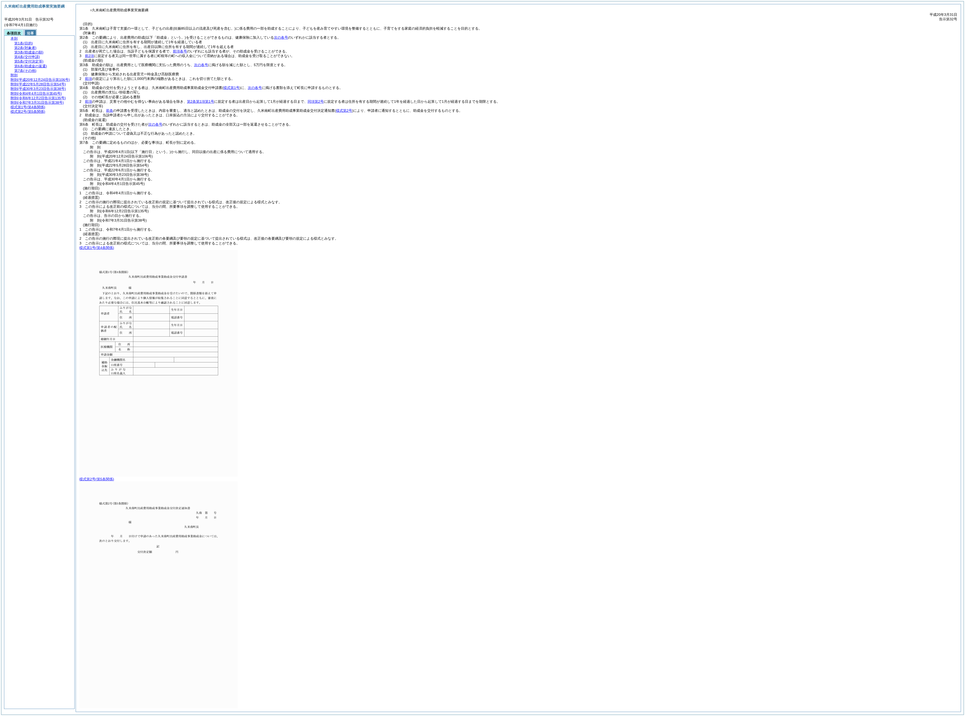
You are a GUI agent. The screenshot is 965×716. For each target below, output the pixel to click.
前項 (88, 79)
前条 (109, 111)
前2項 (89, 56)
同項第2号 (316, 101)
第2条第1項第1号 (200, 101)
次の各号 (281, 37)
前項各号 (180, 51)
